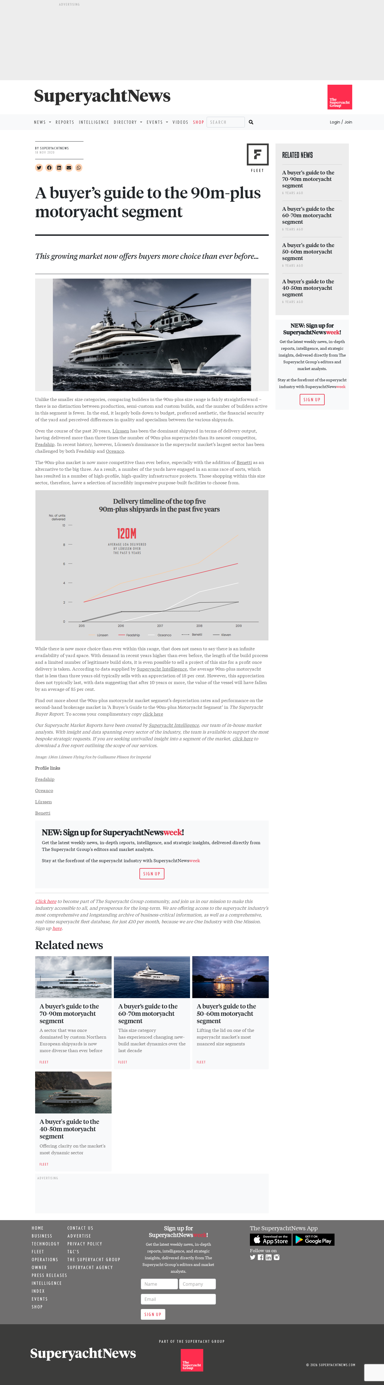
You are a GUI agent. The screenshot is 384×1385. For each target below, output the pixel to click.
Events (40, 1298)
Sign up (152, 873)
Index (38, 1291)
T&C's (73, 1251)
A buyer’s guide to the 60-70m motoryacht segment (148, 1013)
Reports (65, 122)
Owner (39, 1267)
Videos (181, 122)
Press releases (49, 1275)
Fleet (38, 1251)
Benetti (244, 462)
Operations (45, 1259)
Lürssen (120, 430)
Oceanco (115, 450)
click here (153, 713)
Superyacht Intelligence (162, 668)
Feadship (45, 444)
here (57, 928)
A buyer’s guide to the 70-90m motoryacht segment (69, 1013)
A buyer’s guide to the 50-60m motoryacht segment (226, 1013)
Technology (46, 1243)
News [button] (41, 122)
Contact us (80, 1228)
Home (38, 1228)
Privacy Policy (85, 1243)
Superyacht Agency (90, 1267)
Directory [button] (126, 122)
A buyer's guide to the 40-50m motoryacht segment (69, 1128)
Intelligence (94, 122)
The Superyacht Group (94, 1259)
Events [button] (156, 122)
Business (42, 1235)
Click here (45, 901)
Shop (198, 122)
